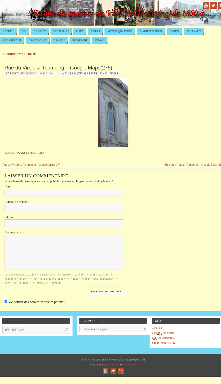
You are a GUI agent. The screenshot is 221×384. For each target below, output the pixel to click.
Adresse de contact (17, 201)
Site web (10, 217)
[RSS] (121, 371)
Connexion (157, 327)
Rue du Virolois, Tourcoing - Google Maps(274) (32, 164)
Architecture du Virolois (19, 53)
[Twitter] (213, 5)
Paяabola (113, 364)
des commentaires (163, 337)
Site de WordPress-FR (163, 342)
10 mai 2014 (47, 73)
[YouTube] (206, 5)
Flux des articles (163, 332)
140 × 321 (103, 73)
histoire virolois (24, 73)
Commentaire (13, 232)
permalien (37, 152)
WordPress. (130, 364)
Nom (9, 186)
